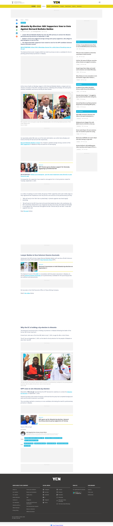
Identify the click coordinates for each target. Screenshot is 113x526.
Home (34, 6)
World (48, 6)
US (77, 48)
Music (78, 72)
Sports (74, 6)
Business (79, 6)
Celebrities (79, 118)
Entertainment (55, 6)
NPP (37, 274)
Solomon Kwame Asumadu (33, 275)
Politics (43, 6)
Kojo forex (27, 445)
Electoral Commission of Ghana (53, 438)
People (62, 6)
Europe (78, 64)
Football (78, 79)
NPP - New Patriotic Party (31, 440)
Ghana (38, 6)
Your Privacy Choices (58, 525)
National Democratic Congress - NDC (34, 438)
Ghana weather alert (40, 443)
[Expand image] (71, 93)
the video (27, 293)
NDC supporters (25, 144)
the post (26, 211)
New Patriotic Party (46, 260)
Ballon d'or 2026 (28, 443)
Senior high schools (62, 443)
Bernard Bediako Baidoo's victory (30, 143)
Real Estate (68, 6)
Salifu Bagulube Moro (37, 31)
